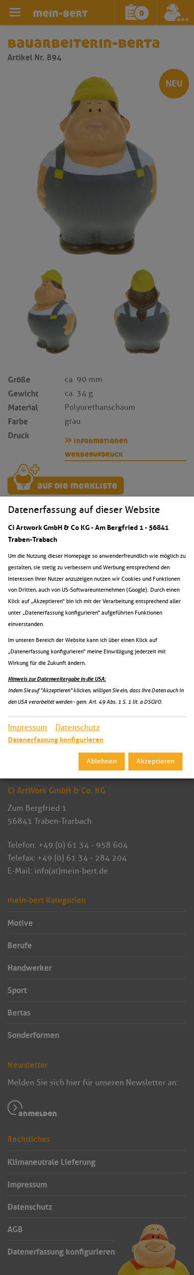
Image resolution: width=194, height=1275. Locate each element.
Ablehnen (102, 761)
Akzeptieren (155, 761)
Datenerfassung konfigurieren (55, 739)
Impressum (27, 727)
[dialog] (97, 637)
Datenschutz (77, 727)
